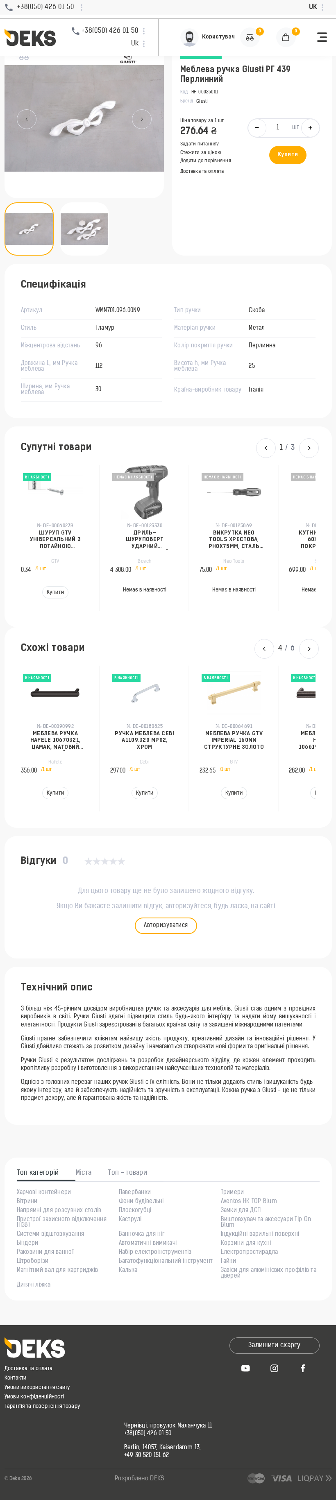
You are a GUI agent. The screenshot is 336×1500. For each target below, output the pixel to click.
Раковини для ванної (45, 1252)
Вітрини (27, 1202)
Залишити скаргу (274, 1345)
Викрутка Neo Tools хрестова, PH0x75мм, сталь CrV (233, 540)
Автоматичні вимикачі (148, 1243)
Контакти (16, 1378)
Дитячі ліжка (33, 1285)
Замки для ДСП (241, 1211)
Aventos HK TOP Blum (249, 1202)
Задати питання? (199, 144)
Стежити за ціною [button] (200, 152)
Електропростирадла (249, 1252)
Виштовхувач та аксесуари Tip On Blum (266, 1222)
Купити (287, 155)
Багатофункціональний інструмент (166, 1261)
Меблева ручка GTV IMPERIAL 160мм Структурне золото (234, 740)
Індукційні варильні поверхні (260, 1234)
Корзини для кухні (246, 1243)
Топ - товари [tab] (127, 1173)
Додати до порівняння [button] (205, 161)
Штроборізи (33, 1261)
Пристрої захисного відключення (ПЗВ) (62, 1222)
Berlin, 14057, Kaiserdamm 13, (162, 1448)
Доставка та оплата (202, 171)
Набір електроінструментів (155, 1252)
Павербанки (135, 1193)
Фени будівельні (141, 1202)
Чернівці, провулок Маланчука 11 (168, 1426)
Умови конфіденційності (34, 1397)
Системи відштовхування (50, 1234)
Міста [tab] (84, 1173)
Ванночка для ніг (141, 1234)
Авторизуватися (166, 925)
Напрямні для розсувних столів (59, 1211)
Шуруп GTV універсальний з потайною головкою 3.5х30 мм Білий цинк (55, 540)
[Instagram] (274, 1368)
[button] (322, 37)
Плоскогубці (135, 1211)
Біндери (28, 1243)
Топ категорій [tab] (38, 1173)
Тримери (232, 1193)
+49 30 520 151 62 (146, 1456)
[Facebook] (303, 1368)
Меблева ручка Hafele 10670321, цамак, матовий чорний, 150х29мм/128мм (55, 741)
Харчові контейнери (44, 1193)
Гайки (228, 1261)
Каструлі (130, 1220)
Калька (128, 1270)
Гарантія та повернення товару (42, 1406)
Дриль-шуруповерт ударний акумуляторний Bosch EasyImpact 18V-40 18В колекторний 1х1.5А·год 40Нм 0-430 (144, 540)
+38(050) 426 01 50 (148, 1434)
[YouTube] (246, 1368)
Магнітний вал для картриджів (57, 1270)
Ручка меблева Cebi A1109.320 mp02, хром (144, 740)
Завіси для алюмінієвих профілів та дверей (269, 1273)
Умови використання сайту (37, 1387)
